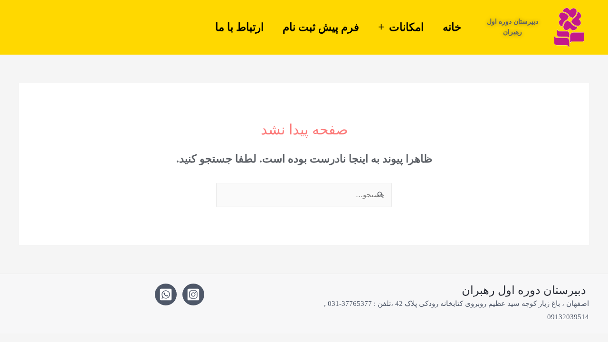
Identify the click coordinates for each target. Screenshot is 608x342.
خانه (452, 27)
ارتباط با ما (239, 27)
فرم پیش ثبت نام (321, 27)
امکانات (406, 27)
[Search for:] (304, 195)
